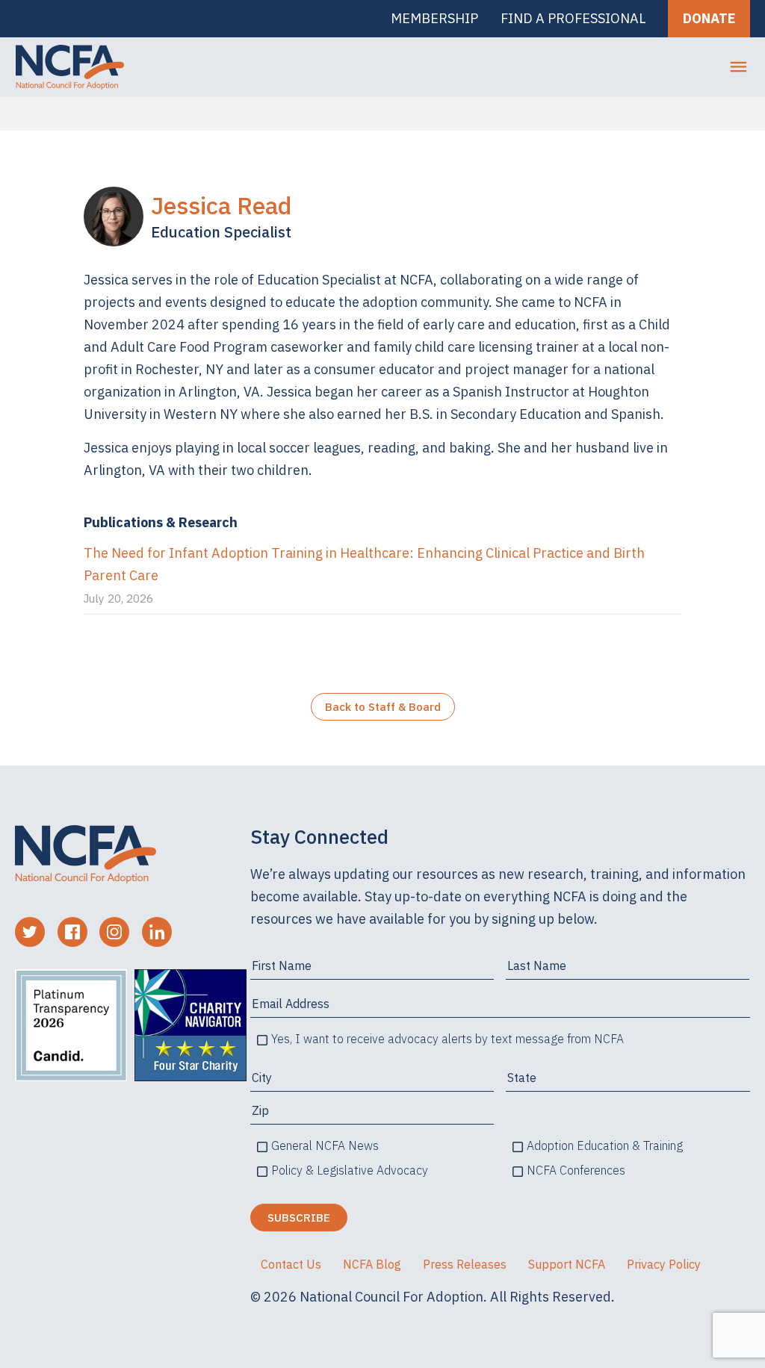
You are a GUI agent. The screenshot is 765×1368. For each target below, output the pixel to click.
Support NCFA (566, 1264)
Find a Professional (573, 18)
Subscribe (298, 1217)
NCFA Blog (372, 1264)
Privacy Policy (664, 1264)
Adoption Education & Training (605, 1145)
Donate (709, 18)
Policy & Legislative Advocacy (349, 1170)
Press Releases (465, 1264)
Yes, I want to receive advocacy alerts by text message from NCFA (447, 1038)
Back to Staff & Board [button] (383, 707)
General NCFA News (325, 1145)
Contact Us (291, 1264)
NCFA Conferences (576, 1170)
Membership (434, 18)
